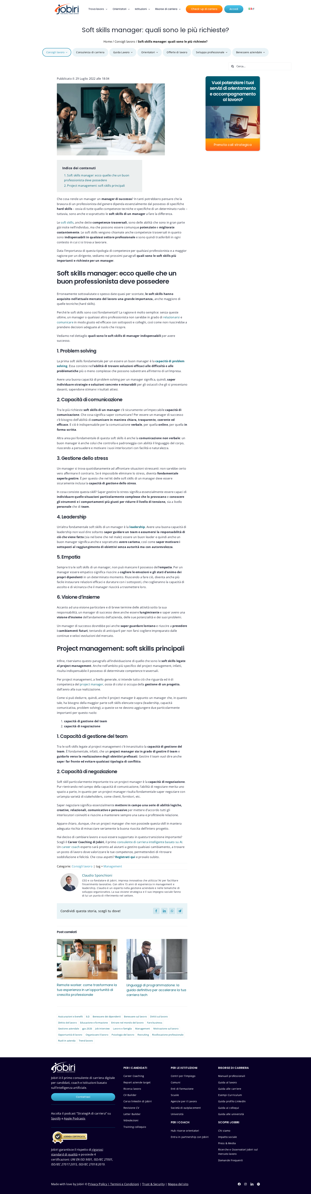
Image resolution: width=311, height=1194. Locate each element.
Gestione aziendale (68, 1028)
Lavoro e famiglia (122, 1028)
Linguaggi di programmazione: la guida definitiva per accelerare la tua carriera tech (156, 990)
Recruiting (143, 1034)
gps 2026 (87, 1028)
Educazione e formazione (94, 1022)
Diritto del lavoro (67, 1022)
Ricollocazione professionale (167, 1034)
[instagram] (245, 1184)
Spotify (56, 1118)
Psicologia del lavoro (123, 1034)
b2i (87, 1016)
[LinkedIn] (164, 911)
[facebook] (239, 1184)
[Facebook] (156, 911)
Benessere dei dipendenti (107, 1016)
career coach (71, 847)
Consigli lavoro (125, 42)
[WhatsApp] (172, 911)
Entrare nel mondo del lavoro (127, 1022)
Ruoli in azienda (67, 1040)
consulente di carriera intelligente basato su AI (149, 842)
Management (112, 866)
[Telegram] (180, 911)
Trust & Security (153, 1184)
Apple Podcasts (74, 1118)
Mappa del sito (178, 1184)
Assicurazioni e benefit (70, 1016)
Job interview (102, 1028)
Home (107, 42)
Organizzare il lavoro (97, 1034)
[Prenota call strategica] (233, 113)
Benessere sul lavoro (135, 1016)
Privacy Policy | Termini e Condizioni (113, 1184)
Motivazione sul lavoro (166, 1028)
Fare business (154, 1022)
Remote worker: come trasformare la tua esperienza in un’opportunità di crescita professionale (87, 990)
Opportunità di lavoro (70, 1034)
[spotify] (258, 1184)
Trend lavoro (86, 1040)
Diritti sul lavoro (159, 1016)
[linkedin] (252, 1184)
